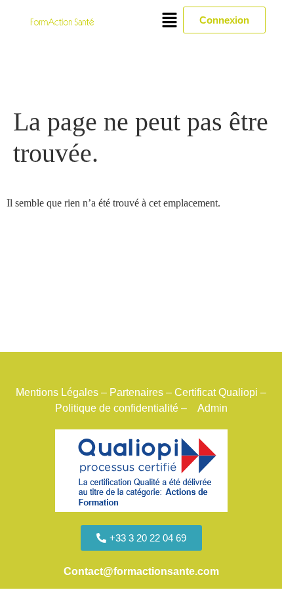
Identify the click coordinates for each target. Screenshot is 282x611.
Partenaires (136, 392)
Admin (213, 408)
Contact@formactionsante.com (141, 571)
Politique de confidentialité (116, 408)
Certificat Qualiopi (216, 392)
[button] (170, 21)
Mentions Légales (57, 392)
